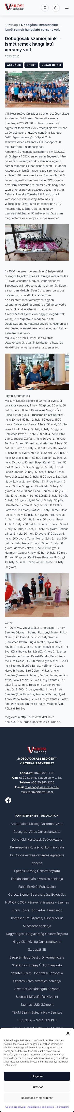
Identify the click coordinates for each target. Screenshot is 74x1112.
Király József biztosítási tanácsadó (37, 910)
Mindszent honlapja (37, 926)
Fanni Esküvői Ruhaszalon (37, 887)
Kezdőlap (11, 25)
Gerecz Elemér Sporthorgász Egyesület (37, 894)
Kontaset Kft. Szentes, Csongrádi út (37, 918)
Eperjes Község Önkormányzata (37, 871)
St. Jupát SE (37, 949)
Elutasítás (37, 1087)
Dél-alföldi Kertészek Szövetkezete (37, 839)
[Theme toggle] (56, 8)
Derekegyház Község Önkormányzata (37, 847)
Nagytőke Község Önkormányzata (37, 942)
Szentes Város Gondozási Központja (37, 973)
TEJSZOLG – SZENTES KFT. (37, 1020)
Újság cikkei (51, 64)
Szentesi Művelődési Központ (37, 997)
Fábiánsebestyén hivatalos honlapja (37, 879)
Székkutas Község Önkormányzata (37, 965)
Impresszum (62, 1106)
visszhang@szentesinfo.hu (42, 787)
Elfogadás (37, 1076)
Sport (31, 64)
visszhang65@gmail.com (37, 791)
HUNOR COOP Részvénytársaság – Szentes (37, 902)
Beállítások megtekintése (37, 1097)
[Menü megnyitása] (67, 8)
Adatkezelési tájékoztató (40, 1106)
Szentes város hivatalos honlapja (37, 981)
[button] (68, 1033)
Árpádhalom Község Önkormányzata (37, 824)
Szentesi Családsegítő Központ (36, 989)
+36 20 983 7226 (42, 782)
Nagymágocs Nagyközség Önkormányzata (37, 934)
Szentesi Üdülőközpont (37, 1004)
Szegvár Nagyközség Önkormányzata (37, 957)
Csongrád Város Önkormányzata (37, 832)
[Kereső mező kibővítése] (45, 8)
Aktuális (14, 64)
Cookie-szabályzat (15, 1106)
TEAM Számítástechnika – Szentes (37, 1012)
